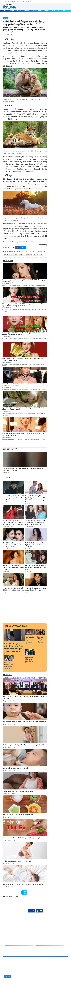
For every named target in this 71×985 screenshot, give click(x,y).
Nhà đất (7, 920)
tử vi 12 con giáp (19, 254)
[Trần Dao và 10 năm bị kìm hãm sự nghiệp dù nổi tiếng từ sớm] (36, 579)
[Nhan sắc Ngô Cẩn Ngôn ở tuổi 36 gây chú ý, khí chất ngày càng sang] (13, 579)
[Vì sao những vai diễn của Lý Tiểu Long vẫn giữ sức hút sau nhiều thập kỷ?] (13, 487)
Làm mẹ (38, 937)
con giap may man (40, 251)
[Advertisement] (24, 608)
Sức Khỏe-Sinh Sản (37, 10)
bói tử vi (32, 251)
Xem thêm (24, 892)
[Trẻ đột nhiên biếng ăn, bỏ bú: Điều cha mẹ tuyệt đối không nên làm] (25, 711)
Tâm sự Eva (8, 935)
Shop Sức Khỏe (60, 10)
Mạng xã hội (8, 923)
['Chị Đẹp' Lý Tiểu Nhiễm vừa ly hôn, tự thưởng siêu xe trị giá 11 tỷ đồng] (13, 557)
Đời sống (7, 922)
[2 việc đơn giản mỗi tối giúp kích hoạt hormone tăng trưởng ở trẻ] (25, 734)
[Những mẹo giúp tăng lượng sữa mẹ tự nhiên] (25, 850)
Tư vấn (38, 935)
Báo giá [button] (7, 976)
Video (53, 10)
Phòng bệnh (39, 922)
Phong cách (39, 923)
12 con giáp (25, 251)
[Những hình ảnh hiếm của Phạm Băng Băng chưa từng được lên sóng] (36, 557)
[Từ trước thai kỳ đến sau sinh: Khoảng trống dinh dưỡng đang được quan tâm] (25, 686)
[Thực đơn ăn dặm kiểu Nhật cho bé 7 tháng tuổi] (25, 804)
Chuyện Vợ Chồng (26, 10)
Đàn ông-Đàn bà (41, 933)
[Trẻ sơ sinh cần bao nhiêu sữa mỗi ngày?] (25, 757)
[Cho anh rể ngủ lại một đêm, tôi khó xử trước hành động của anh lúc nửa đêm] (14, 635)
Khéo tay (7, 949)
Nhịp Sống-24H (10, 10)
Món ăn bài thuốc (10, 947)
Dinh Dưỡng (46, 10)
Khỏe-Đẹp (18, 10)
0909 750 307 (8, 972)
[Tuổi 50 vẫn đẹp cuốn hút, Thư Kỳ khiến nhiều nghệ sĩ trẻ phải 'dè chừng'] (36, 534)
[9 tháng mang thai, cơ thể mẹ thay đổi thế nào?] (25, 780)
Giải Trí (5, 18)
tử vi (41, 254)
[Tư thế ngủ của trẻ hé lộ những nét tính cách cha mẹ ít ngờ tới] (25, 873)
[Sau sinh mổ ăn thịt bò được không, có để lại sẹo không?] (25, 827)
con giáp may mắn (8, 254)
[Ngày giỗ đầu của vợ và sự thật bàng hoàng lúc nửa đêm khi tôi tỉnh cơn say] (30, 632)
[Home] (4, 10)
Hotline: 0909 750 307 (28, 1)
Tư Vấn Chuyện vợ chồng (12, 937)
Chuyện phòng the (10, 933)
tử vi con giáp (28, 254)
